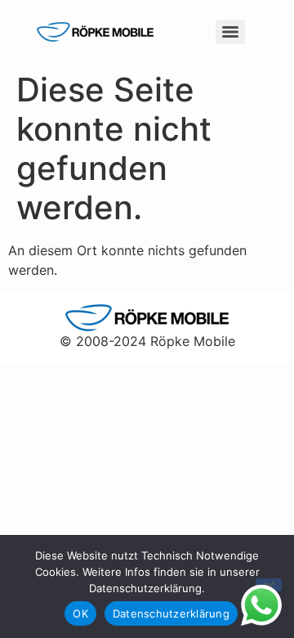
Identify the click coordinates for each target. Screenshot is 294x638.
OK (80, 613)
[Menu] (230, 32)
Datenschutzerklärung (171, 613)
